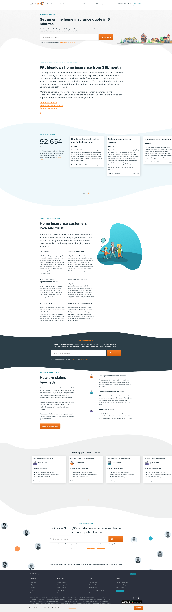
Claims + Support (100, 4)
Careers (32, 590)
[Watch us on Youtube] (138, 598)
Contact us (33, 593)
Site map (91, 593)
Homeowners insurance (51, 105)
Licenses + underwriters (96, 590)
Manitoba (105, 564)
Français (139, 573)
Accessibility (93, 587)
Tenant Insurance (65, 4)
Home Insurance (52, 4)
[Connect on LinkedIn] (141, 598)
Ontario (111, 564)
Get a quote (137, 3)
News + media (61, 587)
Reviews (32, 587)
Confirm (138, 607)
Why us (32, 585)
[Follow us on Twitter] (136, 598)
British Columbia (81, 564)
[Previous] (84, 193)
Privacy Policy (63, 42)
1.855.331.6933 (122, 3)
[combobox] (69, 37)
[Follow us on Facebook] (133, 598)
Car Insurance (76, 4)
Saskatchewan (97, 564)
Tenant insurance (48, 108)
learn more (72, 608)
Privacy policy (93, 585)
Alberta (89, 564)
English (133, 573)
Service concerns (62, 593)
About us (33, 582)
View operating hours (123, 585)
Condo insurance (48, 102)
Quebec (119, 564)
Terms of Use (73, 42)
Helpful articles (61, 582)
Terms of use (93, 582)
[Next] (88, 193)
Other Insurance (88, 4)
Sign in (129, 3)
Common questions (63, 585)
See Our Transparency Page (50, 426)
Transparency (61, 590)
